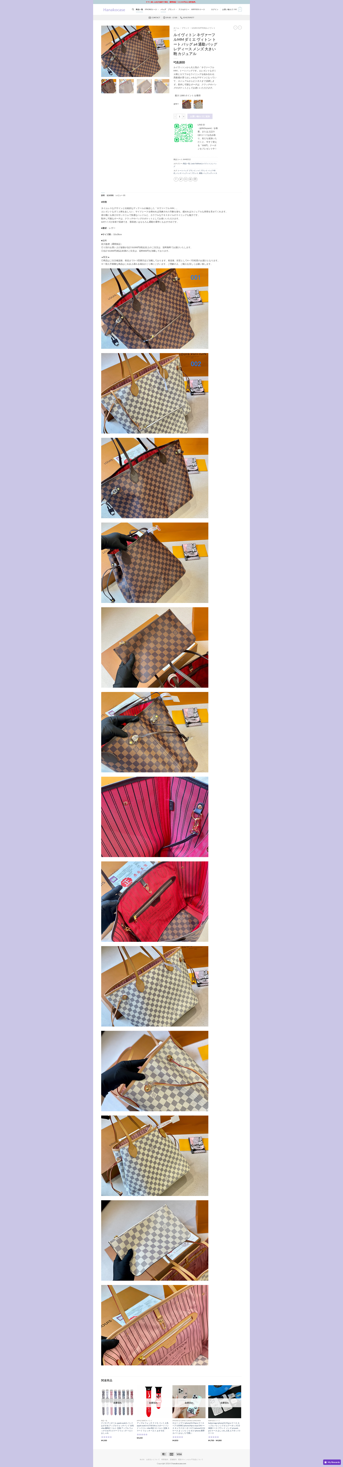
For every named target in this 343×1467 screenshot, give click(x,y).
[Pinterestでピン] (190, 179)
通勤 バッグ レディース (208, 173)
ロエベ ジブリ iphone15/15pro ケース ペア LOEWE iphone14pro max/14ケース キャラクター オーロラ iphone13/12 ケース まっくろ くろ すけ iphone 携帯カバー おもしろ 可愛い (188, 1428)
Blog (142, 1459)
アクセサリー (184, 9)
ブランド (171, 9)
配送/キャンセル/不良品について (190, 1459)
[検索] (133, 9)
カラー (176, 104)
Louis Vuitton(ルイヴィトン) (201, 163)
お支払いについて (153, 1459)
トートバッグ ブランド (187, 170)
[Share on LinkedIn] (195, 179)
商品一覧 (139, 9)
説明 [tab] (103, 195)
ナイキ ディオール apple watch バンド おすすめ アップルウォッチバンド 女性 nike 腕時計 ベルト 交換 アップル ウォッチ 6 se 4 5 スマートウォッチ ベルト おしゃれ (117, 1428)
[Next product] (235, 27)
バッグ (163, 9)
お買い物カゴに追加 (200, 116)
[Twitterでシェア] (181, 179)
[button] (214, 9)
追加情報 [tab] (110, 195)
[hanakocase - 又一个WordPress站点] (114, 9)
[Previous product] (240, 27)
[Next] (164, 51)
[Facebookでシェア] (176, 179)
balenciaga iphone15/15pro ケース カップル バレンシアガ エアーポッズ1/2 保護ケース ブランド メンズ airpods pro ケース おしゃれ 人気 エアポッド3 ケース (224, 1428)
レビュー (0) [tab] (120, 195)
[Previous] (105, 51)
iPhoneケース (151, 9)
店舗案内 (173, 1459)
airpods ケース (198, 9)
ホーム (176, 28)
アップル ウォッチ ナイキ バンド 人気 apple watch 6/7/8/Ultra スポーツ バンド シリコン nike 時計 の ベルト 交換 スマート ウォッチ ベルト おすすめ (153, 1427)
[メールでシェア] (185, 179)
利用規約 (164, 1459)
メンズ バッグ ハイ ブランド (187, 173)
